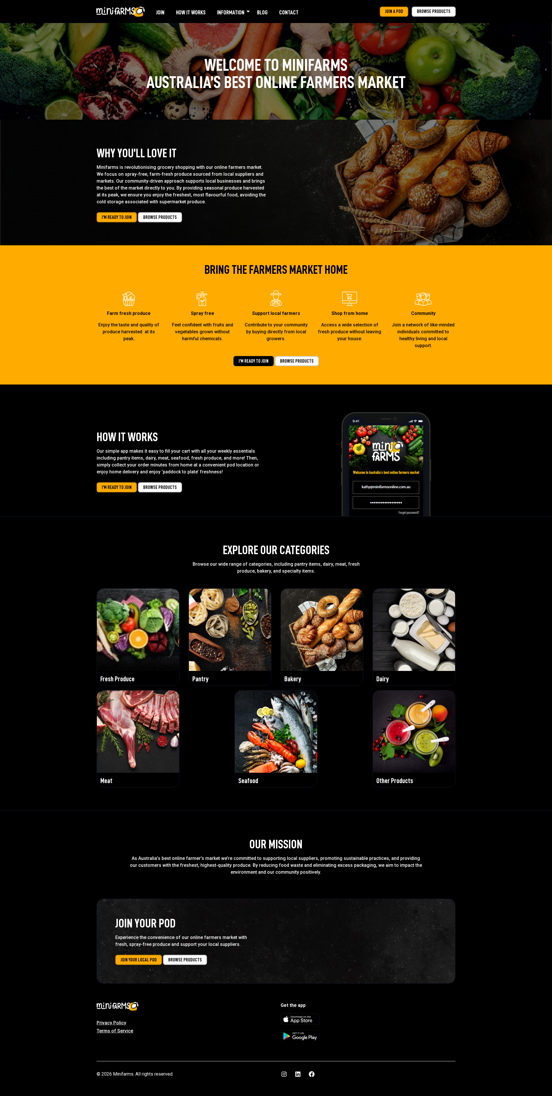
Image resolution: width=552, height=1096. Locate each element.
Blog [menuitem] (262, 12)
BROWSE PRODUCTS (160, 217)
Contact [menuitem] (288, 12)
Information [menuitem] (230, 12)
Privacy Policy (111, 1023)
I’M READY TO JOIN (117, 217)
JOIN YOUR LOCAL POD (138, 959)
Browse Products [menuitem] (434, 11)
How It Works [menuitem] (191, 12)
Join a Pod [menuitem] (394, 11)
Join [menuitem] (160, 12)
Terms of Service (115, 1031)
